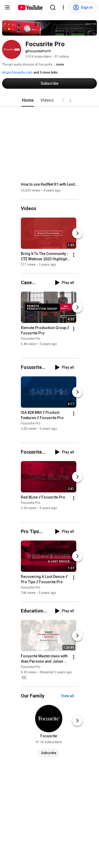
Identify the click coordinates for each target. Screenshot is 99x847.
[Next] (77, 233)
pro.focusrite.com (19, 72)
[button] (70, 100)
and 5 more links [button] (46, 72)
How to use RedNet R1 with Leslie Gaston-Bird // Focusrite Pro (50, 184)
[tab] (27, 100)
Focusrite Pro (30, 338)
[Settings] (63, 7)
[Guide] (7, 7)
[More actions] (73, 254)
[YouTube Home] (30, 7)
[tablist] (49, 100)
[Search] (53, 7)
